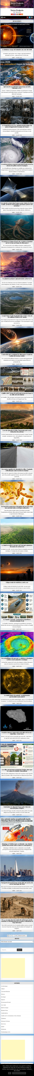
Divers (21, 219)
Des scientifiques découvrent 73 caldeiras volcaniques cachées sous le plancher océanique (17, 659)
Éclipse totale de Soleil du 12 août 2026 (17, 582)
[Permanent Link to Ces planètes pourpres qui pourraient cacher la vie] (17, 264)
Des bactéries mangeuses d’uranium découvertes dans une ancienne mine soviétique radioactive (17, 507)
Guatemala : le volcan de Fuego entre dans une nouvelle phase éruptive (17, 807)
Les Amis (3, 1005)
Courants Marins (18, 860)
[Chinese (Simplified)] (12, 14)
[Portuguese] (20, 14)
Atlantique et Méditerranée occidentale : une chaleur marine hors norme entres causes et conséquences (17, 844)
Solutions (18, 180)
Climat (14, 408)
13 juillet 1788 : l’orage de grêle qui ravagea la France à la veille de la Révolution (17, 394)
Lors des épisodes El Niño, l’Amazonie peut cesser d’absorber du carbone (17, 431)
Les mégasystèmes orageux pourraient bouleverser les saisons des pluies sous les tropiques (17, 164)
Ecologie (20, 522)
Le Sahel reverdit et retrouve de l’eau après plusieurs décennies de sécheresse (17, 545)
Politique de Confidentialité (19, 1073)
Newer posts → (22, 935)
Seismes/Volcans (18, 635)
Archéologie (15, 219)
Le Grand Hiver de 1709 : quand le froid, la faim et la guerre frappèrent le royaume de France (17, 126)
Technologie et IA (28, 180)
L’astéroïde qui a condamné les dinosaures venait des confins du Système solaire (17, 355)
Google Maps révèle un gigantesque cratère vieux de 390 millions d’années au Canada (17, 316)
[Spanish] (22, 14)
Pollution (11, 180)
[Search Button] (32, 17)
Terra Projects (17, 3)
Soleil (17, 27)
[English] (14, 14)
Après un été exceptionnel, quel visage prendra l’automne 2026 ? (17, 87)
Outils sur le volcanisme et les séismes (11, 1015)
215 (16, 935)
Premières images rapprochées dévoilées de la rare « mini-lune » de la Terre (17, 733)
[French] (16, 14)
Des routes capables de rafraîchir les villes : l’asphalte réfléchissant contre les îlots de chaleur (17, 469)
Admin (13, 57)
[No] (32, 1070)
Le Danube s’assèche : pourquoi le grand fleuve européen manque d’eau (17, 620)
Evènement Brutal (13, 103)
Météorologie (18, 64)
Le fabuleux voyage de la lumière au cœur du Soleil (17, 49)
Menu (4, 17)
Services (3, 1024)
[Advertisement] (13, 968)
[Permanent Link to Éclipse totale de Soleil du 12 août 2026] (17, 568)
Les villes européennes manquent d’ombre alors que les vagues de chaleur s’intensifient (17, 770)
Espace (4, 180)
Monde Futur (4, 1010)
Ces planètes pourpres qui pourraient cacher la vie (17, 278)
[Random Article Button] (27, 17)
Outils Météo (4, 1013)
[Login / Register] (30, 17)
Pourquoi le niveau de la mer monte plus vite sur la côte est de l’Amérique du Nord (17, 883)
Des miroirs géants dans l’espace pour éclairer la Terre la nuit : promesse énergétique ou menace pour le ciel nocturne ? (17, 204)
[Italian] (18, 14)
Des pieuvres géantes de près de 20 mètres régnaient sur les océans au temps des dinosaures (17, 242)
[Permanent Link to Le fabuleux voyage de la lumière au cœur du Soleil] (17, 35)
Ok (9, 1073)
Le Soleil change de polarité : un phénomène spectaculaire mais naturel (17, 696)
